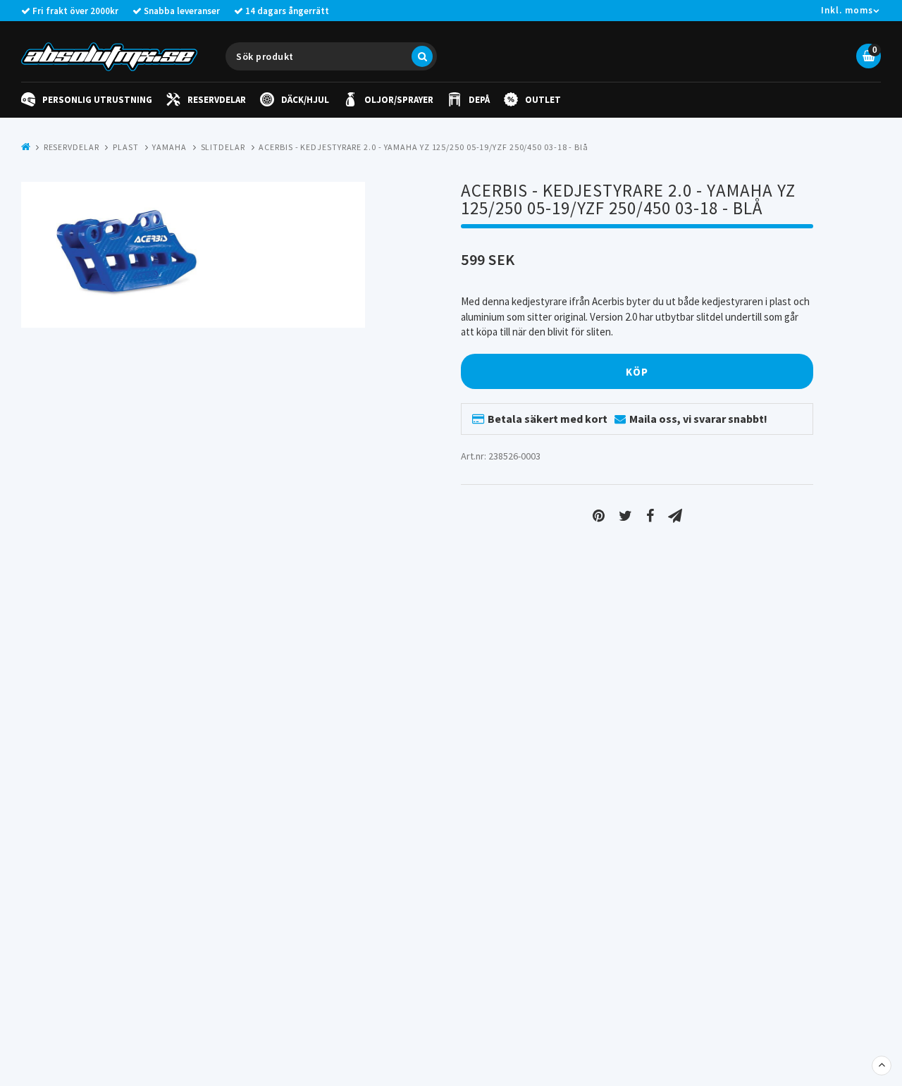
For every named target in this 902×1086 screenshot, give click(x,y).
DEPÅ (479, 100)
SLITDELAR (223, 147)
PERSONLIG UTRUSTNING (97, 100)
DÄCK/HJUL (305, 100)
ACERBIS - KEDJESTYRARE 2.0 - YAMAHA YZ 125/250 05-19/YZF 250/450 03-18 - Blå (423, 147)
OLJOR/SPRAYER (398, 100)
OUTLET (543, 100)
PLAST (126, 147)
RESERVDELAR (216, 100)
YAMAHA (169, 147)
